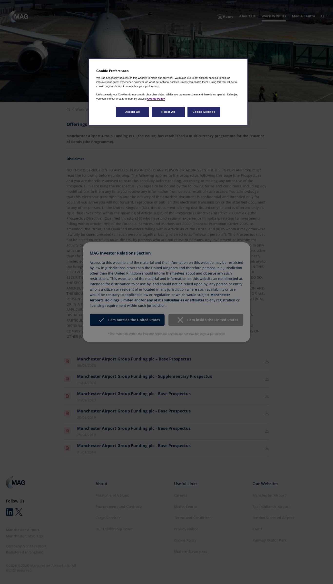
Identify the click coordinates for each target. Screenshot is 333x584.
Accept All (132, 111)
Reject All (168, 111)
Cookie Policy (156, 98)
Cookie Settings (204, 111)
